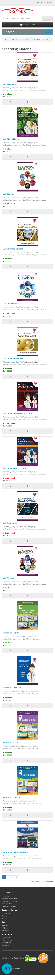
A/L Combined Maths (13, 358)
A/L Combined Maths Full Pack (17, 413)
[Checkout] (45, 2)
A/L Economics (10, 523)
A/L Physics (8, 578)
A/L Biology (8, 194)
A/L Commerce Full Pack (14, 468)
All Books (5, 931)
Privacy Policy (7, 904)
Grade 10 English (11, 632)
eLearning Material (41, 39)
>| (17, 877)
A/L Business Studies (13, 248)
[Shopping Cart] (41, 2)
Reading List (6, 943)
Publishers (5, 925)
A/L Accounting (10, 84)
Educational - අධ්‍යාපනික (20, 39)
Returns (4, 916)
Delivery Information (9, 901)
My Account (6, 937)
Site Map (5, 918)
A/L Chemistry (10, 303)
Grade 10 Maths (11, 742)
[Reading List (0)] (38, 2)
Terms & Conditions (9, 906)
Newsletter (6, 945)
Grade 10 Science (11, 797)
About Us (5, 896)
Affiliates (5, 928)
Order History (7, 940)
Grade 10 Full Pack (12, 687)
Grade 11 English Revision (15, 852)
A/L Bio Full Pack (11, 139)
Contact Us (6, 913)
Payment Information (9, 899)
